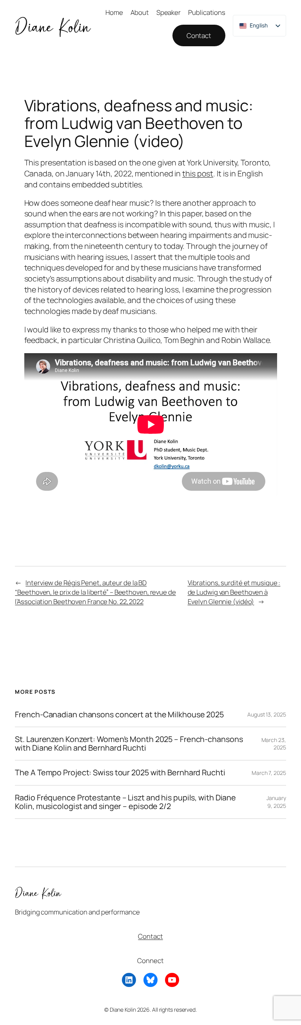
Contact (199, 35)
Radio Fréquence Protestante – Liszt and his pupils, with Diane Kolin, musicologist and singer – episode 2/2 (125, 802)
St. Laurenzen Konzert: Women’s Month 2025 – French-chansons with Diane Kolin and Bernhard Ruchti (129, 743)
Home (114, 12)
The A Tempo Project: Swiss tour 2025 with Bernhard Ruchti (120, 772)
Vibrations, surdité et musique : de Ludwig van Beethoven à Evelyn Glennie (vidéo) (234, 592)
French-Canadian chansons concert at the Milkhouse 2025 (119, 714)
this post (197, 173)
